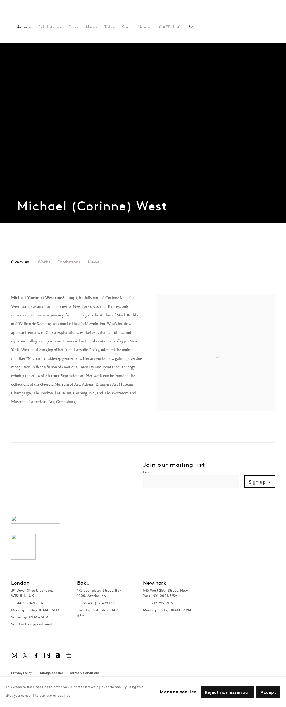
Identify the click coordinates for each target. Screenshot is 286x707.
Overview (21, 262)
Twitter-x (25, 655)
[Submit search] (191, 26)
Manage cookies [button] (50, 673)
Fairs (73, 27)
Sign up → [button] (259, 482)
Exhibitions (50, 27)
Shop (127, 27)
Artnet (57, 655)
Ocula (68, 655)
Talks (109, 27)
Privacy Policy (21, 673)
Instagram (14, 655)
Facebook (36, 655)
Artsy (46, 655)
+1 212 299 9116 (160, 603)
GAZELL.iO (170, 27)
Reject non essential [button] (227, 692)
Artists (24, 27)
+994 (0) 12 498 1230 (98, 603)
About (145, 27)
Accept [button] (268, 692)
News (91, 27)
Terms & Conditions (84, 673)
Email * (191, 472)
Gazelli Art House (87, 16)
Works (44, 262)
